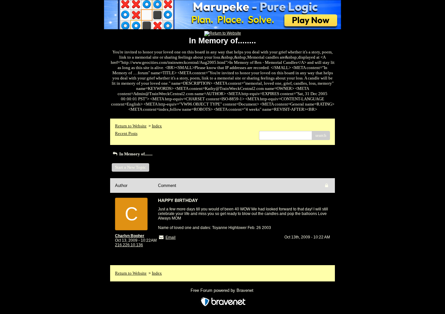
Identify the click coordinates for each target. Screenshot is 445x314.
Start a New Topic (130, 167)
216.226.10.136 (129, 245)
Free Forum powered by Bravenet (223, 290)
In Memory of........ (135, 153)
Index (157, 125)
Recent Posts (126, 133)
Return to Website (131, 125)
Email (170, 237)
